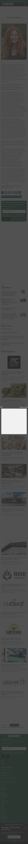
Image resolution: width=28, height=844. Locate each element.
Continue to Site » (23, 407)
